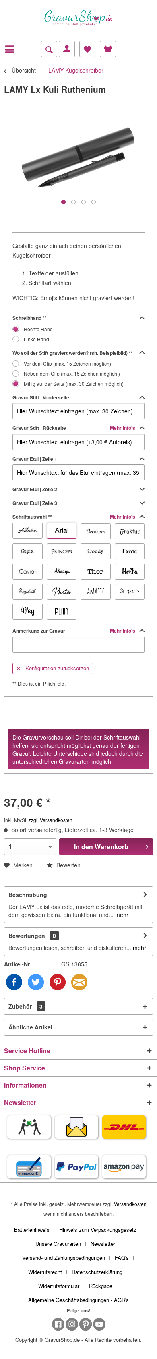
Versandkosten (130, 1203)
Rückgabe (100, 1286)
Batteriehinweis (32, 1229)
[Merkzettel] (87, 49)
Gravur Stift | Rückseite (74, 427)
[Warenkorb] (108, 49)
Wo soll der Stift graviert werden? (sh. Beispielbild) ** (72, 352)
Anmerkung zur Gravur (74, 630)
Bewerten (68, 865)
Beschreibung (27, 895)
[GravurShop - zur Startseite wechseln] (78, 18)
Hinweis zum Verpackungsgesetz (97, 1229)
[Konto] (67, 49)
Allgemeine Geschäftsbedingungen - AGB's (78, 1300)
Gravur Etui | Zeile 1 (34, 458)
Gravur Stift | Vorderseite (40, 397)
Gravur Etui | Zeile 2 (34, 489)
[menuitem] (11, 49)
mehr (121, 915)
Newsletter (103, 1243)
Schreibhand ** (29, 317)
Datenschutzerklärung (97, 1272)
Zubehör (25, 1006)
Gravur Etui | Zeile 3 (34, 503)
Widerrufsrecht (45, 1272)
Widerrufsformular (58, 1286)
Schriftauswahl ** (74, 516)
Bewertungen (26, 936)
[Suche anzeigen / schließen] (49, 49)
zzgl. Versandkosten (50, 819)
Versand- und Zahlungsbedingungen (63, 1257)
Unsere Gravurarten (58, 1243)
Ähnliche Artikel (30, 1027)
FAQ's (122, 1257)
